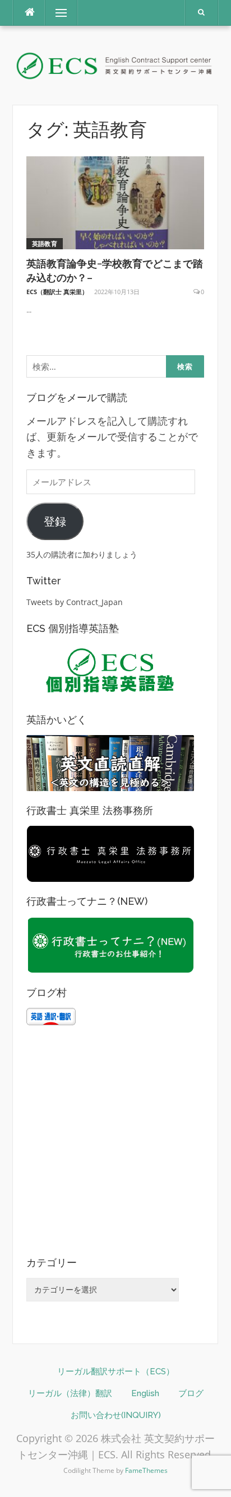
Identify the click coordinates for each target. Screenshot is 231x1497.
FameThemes (146, 1470)
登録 (55, 521)
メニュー (61, 12)
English (145, 1393)
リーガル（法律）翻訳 (70, 1393)
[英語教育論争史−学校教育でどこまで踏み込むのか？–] (115, 202)
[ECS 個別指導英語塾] (110, 670)
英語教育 (44, 243)
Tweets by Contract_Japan (74, 602)
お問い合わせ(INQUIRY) (116, 1415)
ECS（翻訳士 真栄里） (57, 291)
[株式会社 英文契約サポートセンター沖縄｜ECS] (115, 64)
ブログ (191, 1393)
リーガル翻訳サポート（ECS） (115, 1371)
